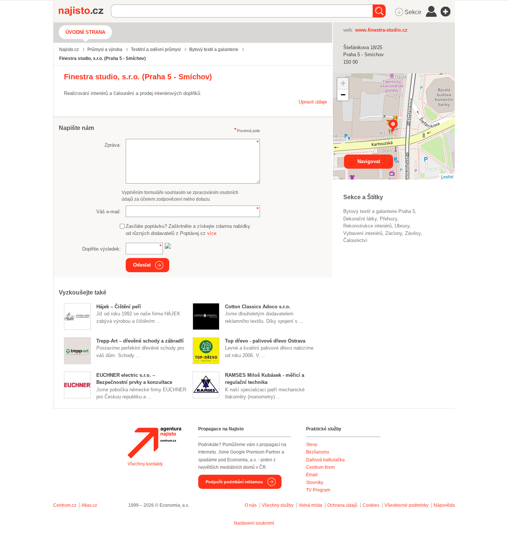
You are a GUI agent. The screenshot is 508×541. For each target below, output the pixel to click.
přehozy (388, 219)
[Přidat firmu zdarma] (447, 11)
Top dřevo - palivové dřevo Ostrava (265, 341)
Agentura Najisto (154, 442)
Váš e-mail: (108, 211)
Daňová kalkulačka (325, 459)
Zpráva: (113, 145)
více (211, 233)
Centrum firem (320, 467)
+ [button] (343, 83)
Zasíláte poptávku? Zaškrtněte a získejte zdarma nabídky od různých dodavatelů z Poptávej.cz (188, 229)
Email (312, 474)
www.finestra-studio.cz (381, 30)
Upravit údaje (313, 102)
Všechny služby (278, 505)
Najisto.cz (85, 11)
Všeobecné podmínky (406, 505)
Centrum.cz (64, 505)
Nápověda (444, 505)
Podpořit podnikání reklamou (234, 482)
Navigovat (368, 161)
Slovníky (314, 482)
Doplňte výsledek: (101, 249)
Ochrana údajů (342, 505)
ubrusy (402, 226)
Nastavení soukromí (254, 523)
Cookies (371, 505)
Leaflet (447, 176)
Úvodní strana (85, 32)
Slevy (311, 444)
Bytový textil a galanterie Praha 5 (379, 211)
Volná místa (310, 505)
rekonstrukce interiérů (367, 226)
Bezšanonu (317, 452)
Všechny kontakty (145, 464)
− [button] (343, 94)
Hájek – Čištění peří (118, 306)
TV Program (318, 490)
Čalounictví (355, 240)
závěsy (413, 233)
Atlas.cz (89, 505)
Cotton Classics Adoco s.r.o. (257, 306)
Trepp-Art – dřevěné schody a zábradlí (140, 341)
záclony (393, 233)
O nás (251, 505)
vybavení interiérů (362, 233)
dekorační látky (360, 219)
